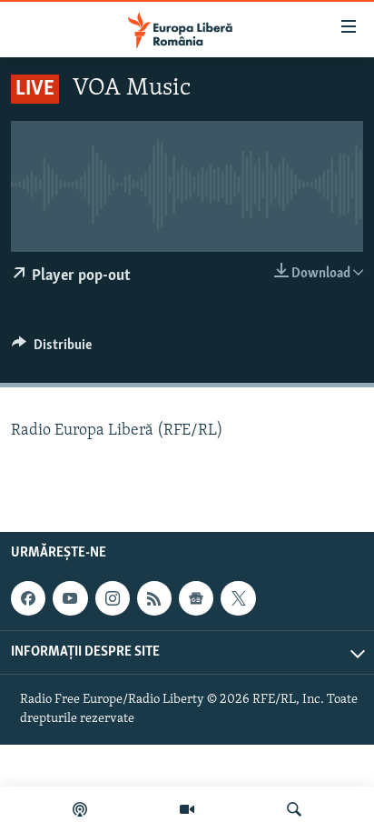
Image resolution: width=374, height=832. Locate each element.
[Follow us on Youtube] (70, 598)
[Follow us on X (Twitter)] (238, 598)
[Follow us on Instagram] (112, 598)
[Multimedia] (187, 809)
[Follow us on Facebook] (28, 598)
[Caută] (294, 809)
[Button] (52, 349)
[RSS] (154, 598)
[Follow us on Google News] (196, 598)
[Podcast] (80, 809)
